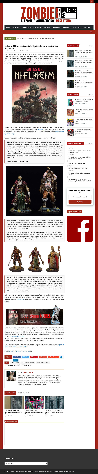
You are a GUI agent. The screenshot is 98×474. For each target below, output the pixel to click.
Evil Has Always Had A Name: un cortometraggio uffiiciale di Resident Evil (80, 180)
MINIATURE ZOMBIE (43, 362)
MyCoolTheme (48, 471)
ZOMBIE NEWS (26, 365)
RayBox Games (26, 351)
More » (13, 38)
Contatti (76, 27)
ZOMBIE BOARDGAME (12, 365)
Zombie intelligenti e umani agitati (78, 168)
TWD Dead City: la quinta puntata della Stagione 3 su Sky (13, 412)
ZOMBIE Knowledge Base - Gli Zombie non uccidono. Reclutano (28, 471)
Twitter (26, 357)
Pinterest (35, 357)
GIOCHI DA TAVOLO (28, 362)
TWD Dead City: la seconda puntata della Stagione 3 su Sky (84, 82)
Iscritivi (80, 202)
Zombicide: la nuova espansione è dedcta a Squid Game (34, 412)
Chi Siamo (66, 27)
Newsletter (86, 27)
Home (8, 27)
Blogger (72, 471)
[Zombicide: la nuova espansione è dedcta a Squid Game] (34, 402)
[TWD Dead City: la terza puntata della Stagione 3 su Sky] (70, 73)
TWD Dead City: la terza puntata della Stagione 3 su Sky (83, 72)
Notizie (15, 27)
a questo (20, 299)
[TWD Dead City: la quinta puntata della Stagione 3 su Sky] (14, 402)
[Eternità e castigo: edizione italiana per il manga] (70, 102)
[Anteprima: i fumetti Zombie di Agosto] (70, 112)
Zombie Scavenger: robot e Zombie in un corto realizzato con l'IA (80, 157)
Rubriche (56, 27)
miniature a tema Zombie (20, 347)
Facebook (18, 357)
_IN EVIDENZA (15, 362)
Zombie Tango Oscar (15, 351)
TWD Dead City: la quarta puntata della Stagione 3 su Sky (35, 38)
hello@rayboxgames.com (16, 336)
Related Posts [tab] (10, 393)
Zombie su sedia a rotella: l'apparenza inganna (79, 173)
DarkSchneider (9, 51)
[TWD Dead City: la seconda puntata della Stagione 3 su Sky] (70, 84)
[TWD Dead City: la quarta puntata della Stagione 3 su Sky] (54, 402)
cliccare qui (41, 129)
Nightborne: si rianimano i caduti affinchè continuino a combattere (80, 151)
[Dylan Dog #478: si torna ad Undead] (70, 122)
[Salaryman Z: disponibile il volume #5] (70, 132)
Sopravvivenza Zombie (41, 27)
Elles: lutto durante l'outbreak (77, 163)
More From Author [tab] (24, 393)
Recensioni (25, 27)
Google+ (44, 357)
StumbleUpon (54, 357)
